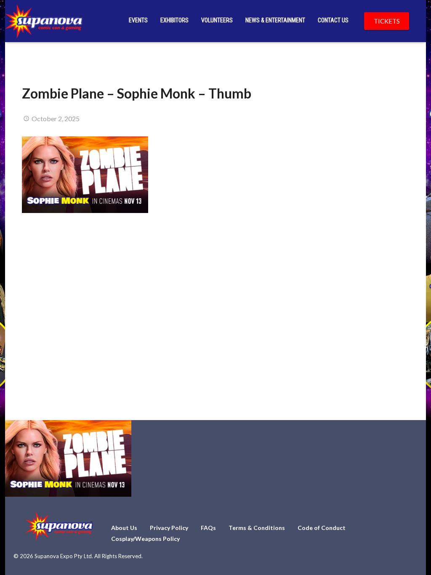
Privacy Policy (169, 527)
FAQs (208, 527)
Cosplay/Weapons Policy (145, 538)
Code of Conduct (322, 527)
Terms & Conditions (257, 527)
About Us (124, 527)
